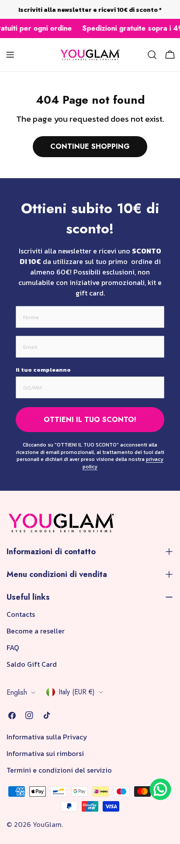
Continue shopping (90, 146)
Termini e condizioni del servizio (59, 770)
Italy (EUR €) (77, 692)
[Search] (152, 54)
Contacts (21, 614)
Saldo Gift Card (32, 664)
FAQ (13, 647)
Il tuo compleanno (43, 370)
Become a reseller (36, 631)
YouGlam (47, 824)
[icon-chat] (160, 789)
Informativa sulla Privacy (47, 736)
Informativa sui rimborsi (45, 753)
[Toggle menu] (10, 54)
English (17, 692)
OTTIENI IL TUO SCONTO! (90, 420)
